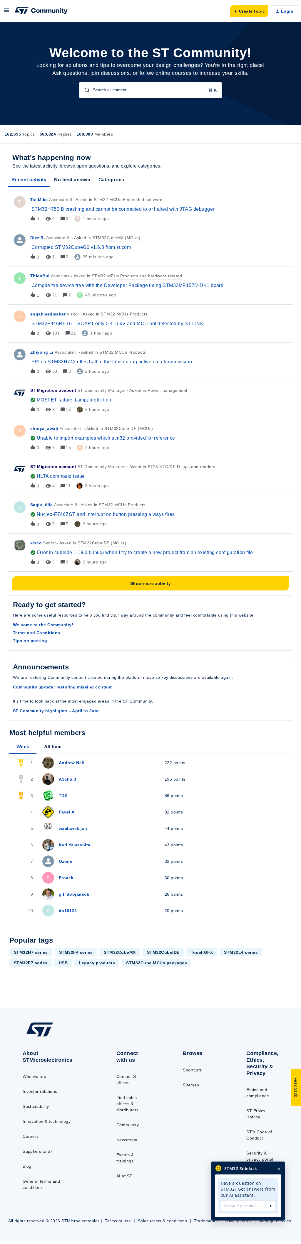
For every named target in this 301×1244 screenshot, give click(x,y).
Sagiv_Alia (41, 504)
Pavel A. (67, 812)
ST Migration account (53, 390)
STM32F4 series (76, 952)
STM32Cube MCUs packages (156, 963)
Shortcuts (192, 1070)
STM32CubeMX (120, 952)
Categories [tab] (111, 179)
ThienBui (40, 276)
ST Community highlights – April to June (56, 710)
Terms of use (118, 1220)
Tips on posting (30, 640)
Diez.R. (37, 237)
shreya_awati (44, 428)
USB (63, 963)
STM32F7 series (31, 963)
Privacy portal (238, 1220)
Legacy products (97, 963)
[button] (6, 12)
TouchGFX (202, 952)
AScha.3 (67, 779)
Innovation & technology (47, 1121)
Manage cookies (275, 1220)
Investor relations (40, 1091)
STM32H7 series (31, 952)
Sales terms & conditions (162, 1220)
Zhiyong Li (41, 352)
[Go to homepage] (53, 1036)
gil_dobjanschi (75, 894)
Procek (66, 877)
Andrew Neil (71, 762)
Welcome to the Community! (43, 624)
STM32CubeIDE (163, 952)
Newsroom (127, 1139)
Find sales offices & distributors (127, 1103)
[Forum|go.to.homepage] (41, 11)
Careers (31, 1136)
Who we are (34, 1076)
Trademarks (206, 1220)
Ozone (65, 861)
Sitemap (191, 1085)
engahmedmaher (48, 314)
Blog (27, 1166)
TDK (63, 795)
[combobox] (150, 90)
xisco (36, 543)
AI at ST (124, 1176)
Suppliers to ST (38, 1151)
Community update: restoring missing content (62, 687)
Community (127, 1125)
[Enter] (84, 90)
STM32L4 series (241, 952)
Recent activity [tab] (28, 179)
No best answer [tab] (72, 179)
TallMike (39, 199)
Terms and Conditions (36, 632)
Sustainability (36, 1106)
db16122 (68, 910)
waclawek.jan (73, 828)
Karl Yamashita (75, 845)
